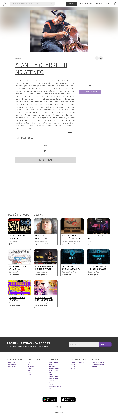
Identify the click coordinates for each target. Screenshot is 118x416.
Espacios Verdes (53, 378)
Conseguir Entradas (90, 91)
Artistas (73, 364)
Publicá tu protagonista (77, 362)
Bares (50, 364)
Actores (73, 366)
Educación (31, 366)
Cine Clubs (52, 372)
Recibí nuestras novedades (28, 343)
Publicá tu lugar (53, 362)
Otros (29, 374)
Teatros (51, 384)
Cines (50, 374)
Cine (29, 364)
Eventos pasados (11, 366)
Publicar (71, 3)
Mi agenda (99, 3)
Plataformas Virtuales (55, 386)
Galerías (51, 380)
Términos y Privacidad (98, 364)
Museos (51, 382)
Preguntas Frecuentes (98, 362)
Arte (29, 362)
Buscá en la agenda (86, 3)
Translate (70, 132)
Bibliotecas (52, 366)
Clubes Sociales (53, 376)
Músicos (73, 368)
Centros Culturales (54, 370)
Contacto (94, 366)
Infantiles (30, 368)
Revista (108, 3)
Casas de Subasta (54, 368)
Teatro (29, 372)
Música (30, 370)
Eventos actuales (11, 364)
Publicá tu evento (12, 362)
